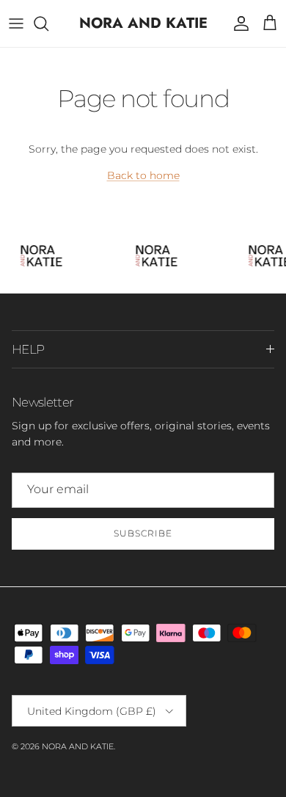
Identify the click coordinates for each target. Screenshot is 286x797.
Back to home (143, 175)
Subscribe (143, 533)
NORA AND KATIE (78, 746)
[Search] (48, 23)
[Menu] (16, 23)
